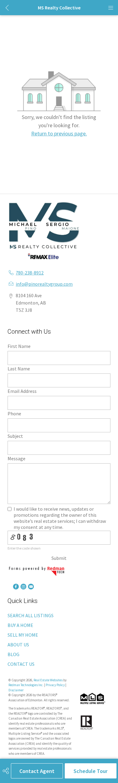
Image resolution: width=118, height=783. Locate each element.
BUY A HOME (20, 625)
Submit (59, 558)
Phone (14, 413)
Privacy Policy (55, 685)
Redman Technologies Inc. (26, 685)
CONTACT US (21, 664)
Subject (15, 436)
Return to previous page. (59, 133)
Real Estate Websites (48, 680)
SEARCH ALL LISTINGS (31, 615)
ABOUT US (18, 645)
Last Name (19, 369)
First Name (19, 346)
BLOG (13, 654)
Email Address (22, 391)
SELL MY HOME (23, 635)
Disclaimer (16, 690)
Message (16, 458)
